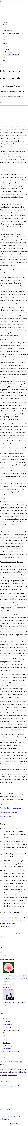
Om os (5, 36)
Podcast (5, 22)
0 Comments (7, 987)
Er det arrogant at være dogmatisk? (14, 1002)
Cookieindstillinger (14, 1123)
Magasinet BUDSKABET (11, 33)
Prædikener (6, 28)
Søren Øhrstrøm (21, 938)
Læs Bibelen (7, 1027)
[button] (2, 65)
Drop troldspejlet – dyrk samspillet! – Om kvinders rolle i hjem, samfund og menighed (15, 978)
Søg (4, 39)
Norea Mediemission (7, 1112)
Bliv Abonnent (4, 926)
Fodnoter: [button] (4, 824)
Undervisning (7, 30)
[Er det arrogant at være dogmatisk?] (8, 999)
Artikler (5, 25)
